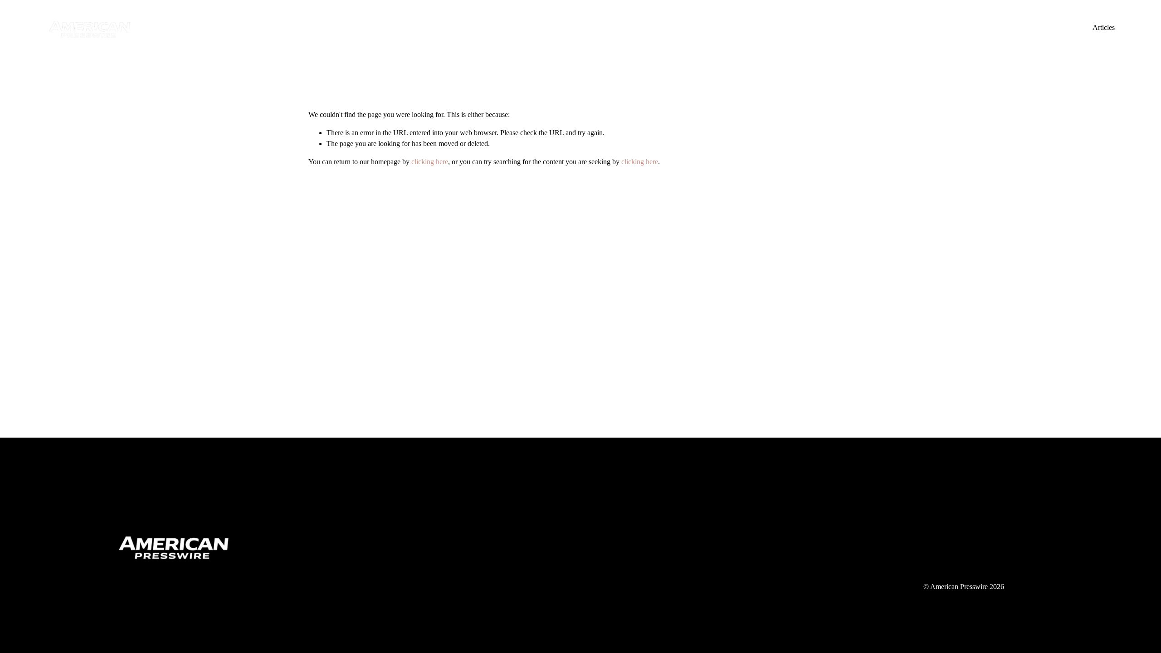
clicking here (429, 162)
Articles (1104, 27)
